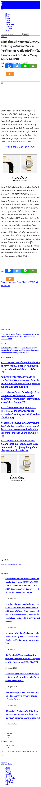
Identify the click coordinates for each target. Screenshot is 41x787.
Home (7, 14)
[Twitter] (17, 66)
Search (25, 34)
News (7, 16)
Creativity (8, 22)
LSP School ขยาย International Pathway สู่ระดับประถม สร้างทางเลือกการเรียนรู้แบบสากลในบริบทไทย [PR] (22, 677)
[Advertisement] (20, 308)
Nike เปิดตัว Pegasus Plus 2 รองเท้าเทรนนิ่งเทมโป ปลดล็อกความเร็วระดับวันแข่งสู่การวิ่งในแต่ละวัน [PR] (22, 696)
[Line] (25, 66)
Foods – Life (9, 24)
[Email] (33, 66)
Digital (7, 18)
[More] (10, 72)
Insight (7, 20)
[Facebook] (9, 66)
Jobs (7, 30)
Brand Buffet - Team (10, 63)
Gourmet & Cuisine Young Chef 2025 (16, 282)
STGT (33, 282)
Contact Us (9, 745)
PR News (8, 28)
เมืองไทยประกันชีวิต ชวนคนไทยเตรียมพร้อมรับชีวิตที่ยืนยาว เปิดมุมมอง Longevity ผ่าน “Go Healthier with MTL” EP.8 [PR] (22, 658)
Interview (8, 26)
